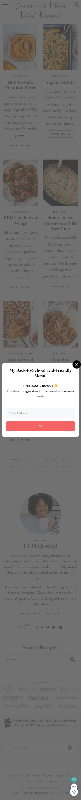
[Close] (76, 364)
